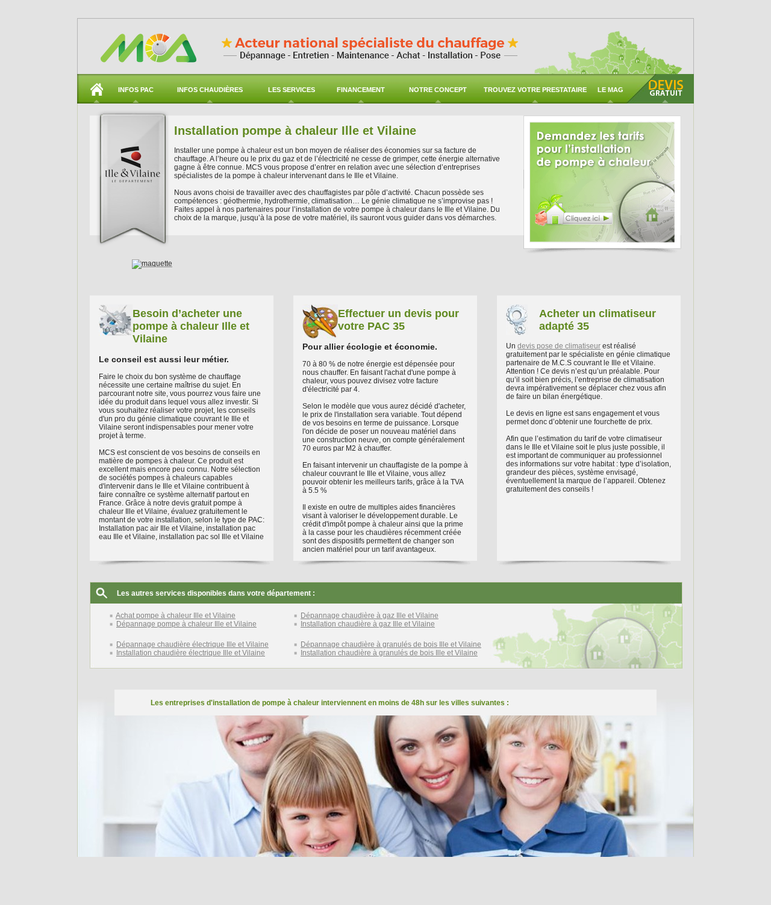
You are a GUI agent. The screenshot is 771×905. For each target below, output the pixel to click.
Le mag (610, 89)
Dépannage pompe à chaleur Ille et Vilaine (186, 624)
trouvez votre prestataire (535, 89)
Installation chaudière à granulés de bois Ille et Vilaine (389, 653)
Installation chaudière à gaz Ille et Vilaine (368, 624)
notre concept (438, 89)
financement (361, 89)
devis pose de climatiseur (559, 346)
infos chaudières (210, 89)
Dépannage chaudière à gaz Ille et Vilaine (370, 615)
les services (291, 89)
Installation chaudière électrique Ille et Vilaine (190, 653)
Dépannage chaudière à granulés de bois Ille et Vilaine (391, 644)
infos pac (136, 89)
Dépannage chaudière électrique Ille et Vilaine (192, 644)
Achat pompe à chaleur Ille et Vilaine (176, 615)
